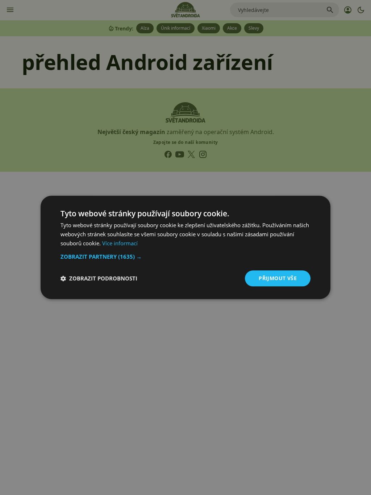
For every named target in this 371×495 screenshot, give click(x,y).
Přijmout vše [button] (278, 278)
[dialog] (185, 247)
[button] (185, 256)
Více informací (120, 243)
